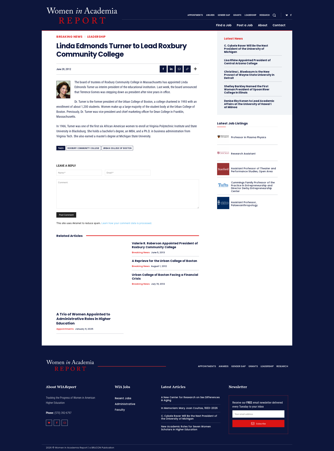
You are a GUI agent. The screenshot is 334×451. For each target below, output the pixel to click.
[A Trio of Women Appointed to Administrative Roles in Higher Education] (90, 274)
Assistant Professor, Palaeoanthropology (244, 204)
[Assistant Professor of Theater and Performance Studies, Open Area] (223, 169)
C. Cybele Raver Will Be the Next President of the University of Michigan (246, 49)
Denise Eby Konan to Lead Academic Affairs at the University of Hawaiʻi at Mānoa (249, 104)
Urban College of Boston (117, 148)
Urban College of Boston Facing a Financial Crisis (165, 277)
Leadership (96, 36)
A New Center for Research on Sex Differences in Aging (190, 399)
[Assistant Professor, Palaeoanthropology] (223, 203)
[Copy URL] (187, 69)
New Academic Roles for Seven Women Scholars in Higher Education (186, 428)
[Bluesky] (287, 15)
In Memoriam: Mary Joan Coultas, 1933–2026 (189, 408)
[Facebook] (291, 15)
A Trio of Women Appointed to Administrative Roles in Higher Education (83, 319)
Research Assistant (243, 153)
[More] (195, 69)
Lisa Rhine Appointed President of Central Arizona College (247, 61)
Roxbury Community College (83, 148)
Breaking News (69, 36)
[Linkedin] (171, 69)
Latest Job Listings (232, 123)
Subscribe (261, 423)
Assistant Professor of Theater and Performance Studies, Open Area (253, 170)
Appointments (65, 329)
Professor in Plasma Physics (248, 137)
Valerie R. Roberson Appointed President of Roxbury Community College (165, 245)
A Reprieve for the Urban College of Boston (164, 261)
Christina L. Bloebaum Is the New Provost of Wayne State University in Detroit (249, 75)
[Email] (179, 69)
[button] (274, 15)
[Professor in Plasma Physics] (223, 137)
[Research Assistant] (223, 153)
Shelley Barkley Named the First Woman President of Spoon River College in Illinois (246, 89)
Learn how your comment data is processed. (126, 223)
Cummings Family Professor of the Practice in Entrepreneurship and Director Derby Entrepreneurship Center (253, 187)
